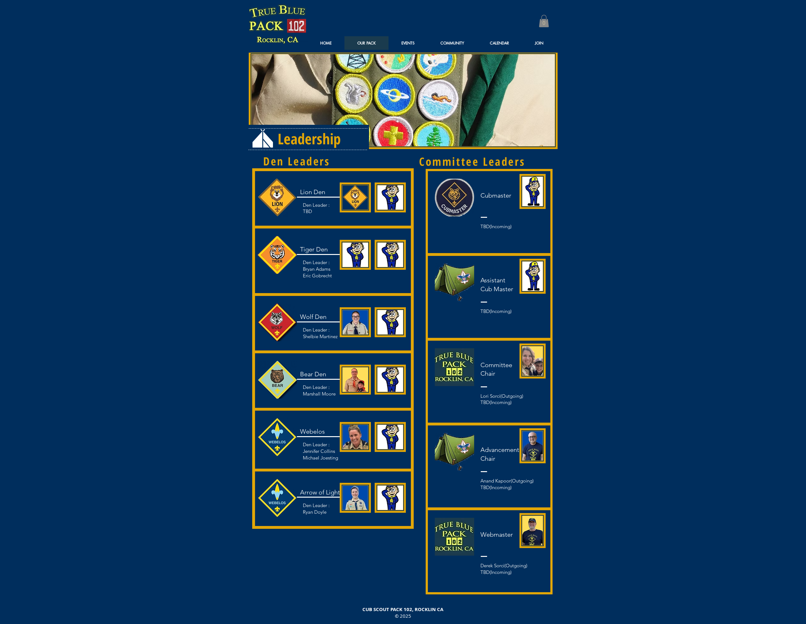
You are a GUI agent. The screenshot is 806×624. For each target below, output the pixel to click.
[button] (544, 21)
